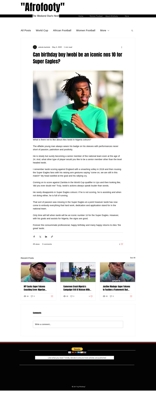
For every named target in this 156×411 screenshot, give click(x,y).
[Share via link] (52, 236)
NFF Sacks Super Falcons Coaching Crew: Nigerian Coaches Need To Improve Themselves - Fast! (35, 288)
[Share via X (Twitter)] (40, 236)
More (103, 30)
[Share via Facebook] (34, 236)
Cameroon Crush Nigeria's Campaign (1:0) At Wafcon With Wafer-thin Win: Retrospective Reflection (76, 288)
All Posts (26, 30)
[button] (132, 30)
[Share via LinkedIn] (46, 236)
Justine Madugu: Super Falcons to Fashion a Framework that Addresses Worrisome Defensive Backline (117, 288)
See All (132, 258)
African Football (62, 30)
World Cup (42, 30)
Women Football (85, 30)
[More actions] (121, 47)
